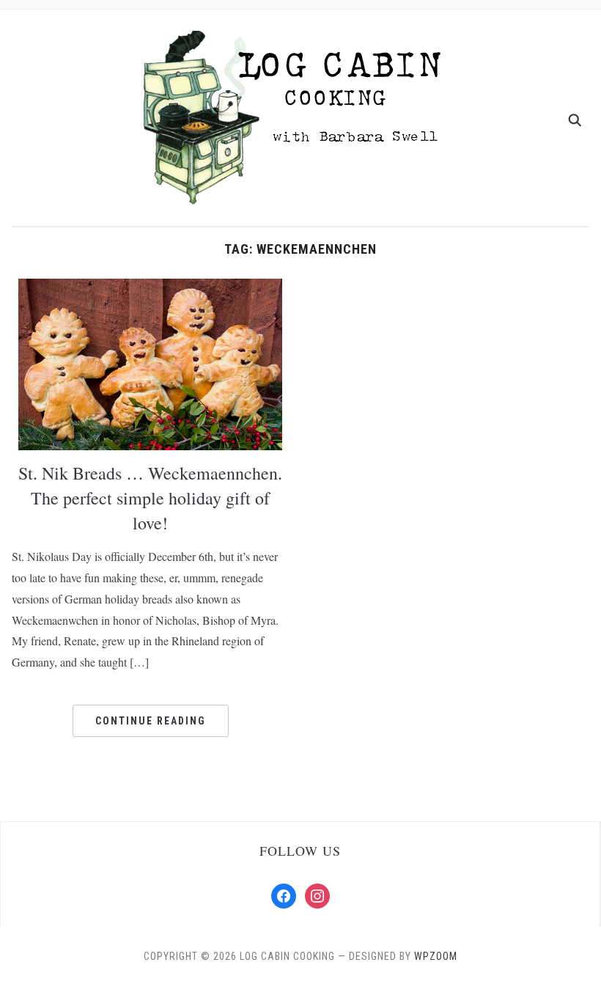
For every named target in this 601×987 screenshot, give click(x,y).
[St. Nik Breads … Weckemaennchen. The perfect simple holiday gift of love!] (150, 363)
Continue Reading (150, 721)
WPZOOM (435, 956)
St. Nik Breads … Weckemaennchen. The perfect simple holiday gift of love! (150, 497)
